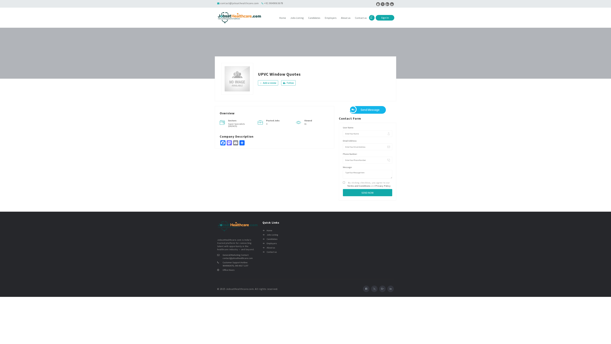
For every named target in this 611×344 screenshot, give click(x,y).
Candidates (314, 17)
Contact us (361, 17)
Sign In (385, 17)
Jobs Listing (297, 17)
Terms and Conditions (358, 185)
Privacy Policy (383, 185)
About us (346, 17)
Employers (331, 17)
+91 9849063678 (273, 3)
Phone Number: (350, 154)
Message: (347, 167)
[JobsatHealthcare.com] (239, 18)
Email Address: (350, 140)
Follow (290, 83)
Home (282, 17)
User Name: (348, 127)
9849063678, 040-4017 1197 (235, 265)
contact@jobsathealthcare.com (239, 3)
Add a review (269, 83)
